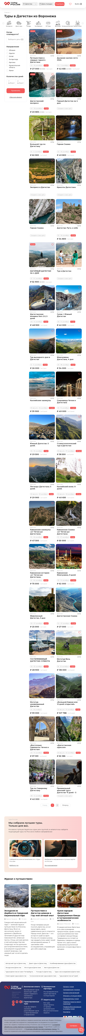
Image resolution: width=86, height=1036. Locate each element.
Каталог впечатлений (71, 993)
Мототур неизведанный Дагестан (37, 704)
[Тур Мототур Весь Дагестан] (69, 642)
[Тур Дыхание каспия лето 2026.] (69, 41)
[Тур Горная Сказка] (69, 127)
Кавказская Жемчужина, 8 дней (66, 574)
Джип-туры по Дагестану (38, 963)
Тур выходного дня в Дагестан (40, 358)
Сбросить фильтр (15, 97)
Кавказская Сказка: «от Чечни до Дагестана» (66, 532)
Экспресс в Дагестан (40, 187)
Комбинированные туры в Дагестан (63, 963)
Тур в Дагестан (64, 271)
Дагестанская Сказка (67, 616)
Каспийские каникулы (40, 400)
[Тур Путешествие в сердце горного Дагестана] (42, 41)
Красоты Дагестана (66, 187)
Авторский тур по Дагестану (16, 963)
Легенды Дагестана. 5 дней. (40, 488)
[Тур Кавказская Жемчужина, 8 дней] (69, 556)
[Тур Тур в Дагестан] (69, 254)
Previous (3, 23)
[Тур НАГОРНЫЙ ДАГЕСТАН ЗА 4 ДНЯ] (42, 254)
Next (83, 23)
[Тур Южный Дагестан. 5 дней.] (42, 427)
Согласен (73, 1026)
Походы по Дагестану (44, 972)
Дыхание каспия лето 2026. (67, 59)
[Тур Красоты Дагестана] (69, 170)
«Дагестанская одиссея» (64, 746)
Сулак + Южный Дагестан (64, 315)
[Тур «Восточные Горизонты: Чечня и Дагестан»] (42, 728)
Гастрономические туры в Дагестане (43, 976)
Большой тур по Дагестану (37, 145)
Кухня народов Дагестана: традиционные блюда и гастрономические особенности (68, 916)
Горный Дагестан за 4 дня (67, 102)
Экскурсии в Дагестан (13, 967)
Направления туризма (71, 990)
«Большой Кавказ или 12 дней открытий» (67, 703)
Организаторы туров (71, 999)
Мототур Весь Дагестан (63, 660)
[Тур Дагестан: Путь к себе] (69, 211)
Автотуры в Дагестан (51, 967)
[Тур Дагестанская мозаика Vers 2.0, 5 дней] (42, 297)
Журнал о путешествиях (18, 879)
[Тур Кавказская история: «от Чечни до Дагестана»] (42, 556)
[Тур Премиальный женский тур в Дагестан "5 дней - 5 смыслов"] (69, 771)
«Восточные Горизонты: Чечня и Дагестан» (39, 747)
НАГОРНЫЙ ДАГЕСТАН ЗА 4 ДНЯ (40, 272)
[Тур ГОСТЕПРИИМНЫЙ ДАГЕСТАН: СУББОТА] (42, 642)
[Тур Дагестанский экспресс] (42, 84)
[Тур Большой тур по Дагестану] (42, 127)
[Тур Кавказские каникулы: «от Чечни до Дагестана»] (42, 513)
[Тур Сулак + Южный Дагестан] (69, 297)
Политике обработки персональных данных (41, 1029)
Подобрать (59, 4)
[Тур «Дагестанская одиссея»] (69, 728)
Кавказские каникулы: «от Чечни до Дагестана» (40, 532)
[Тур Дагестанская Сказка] (69, 599)
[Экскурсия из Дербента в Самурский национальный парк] (16, 896)
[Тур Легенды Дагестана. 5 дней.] (42, 470)
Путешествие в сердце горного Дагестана (37, 60)
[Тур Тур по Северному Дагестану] (42, 771)
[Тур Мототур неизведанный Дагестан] (42, 685)
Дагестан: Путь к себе (67, 228)
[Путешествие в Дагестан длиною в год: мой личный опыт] (43, 896)
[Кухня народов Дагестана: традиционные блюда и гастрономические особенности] (69, 896)
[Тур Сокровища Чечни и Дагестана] (69, 384)
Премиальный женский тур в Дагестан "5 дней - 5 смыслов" (66, 790)
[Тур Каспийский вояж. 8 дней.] (69, 470)
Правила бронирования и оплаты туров (72, 1008)
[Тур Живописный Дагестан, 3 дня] (42, 599)
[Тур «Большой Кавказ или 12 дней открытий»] (69, 685)
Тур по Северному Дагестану (38, 789)
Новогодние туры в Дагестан (16, 976)
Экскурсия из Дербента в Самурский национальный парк (16, 913)
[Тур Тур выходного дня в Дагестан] (42, 341)
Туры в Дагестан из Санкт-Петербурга (19, 972)
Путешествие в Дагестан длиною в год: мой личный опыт (42, 913)
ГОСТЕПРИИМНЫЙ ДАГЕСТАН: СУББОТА (40, 660)
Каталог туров (68, 987)
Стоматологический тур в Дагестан (66, 445)
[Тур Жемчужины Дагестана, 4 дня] (69, 341)
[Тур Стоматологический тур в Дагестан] (69, 427)
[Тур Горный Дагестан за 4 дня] (69, 84)
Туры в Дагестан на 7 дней (68, 976)
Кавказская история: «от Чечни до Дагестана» (40, 575)
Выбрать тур (14, 865)
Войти (77, 4)
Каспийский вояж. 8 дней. (66, 488)
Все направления (51, 865)
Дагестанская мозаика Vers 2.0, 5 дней (38, 316)
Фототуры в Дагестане (32, 967)
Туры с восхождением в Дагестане (67, 972)
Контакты (66, 1012)
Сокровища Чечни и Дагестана (66, 401)
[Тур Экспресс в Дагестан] (42, 170)
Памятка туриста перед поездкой (72, 1003)
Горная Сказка (63, 144)
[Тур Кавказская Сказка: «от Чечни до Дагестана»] (69, 513)
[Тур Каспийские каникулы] (42, 384)
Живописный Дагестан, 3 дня (37, 617)
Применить (15, 91)
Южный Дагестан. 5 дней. (39, 445)
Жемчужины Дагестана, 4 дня (65, 358)
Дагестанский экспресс (37, 102)
